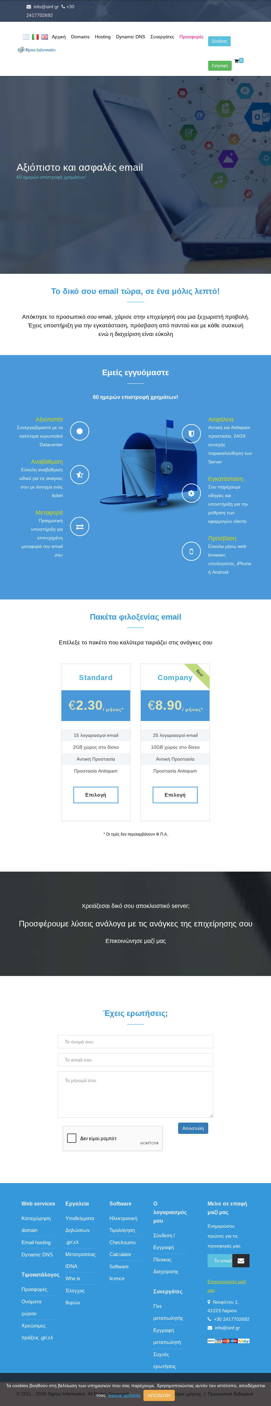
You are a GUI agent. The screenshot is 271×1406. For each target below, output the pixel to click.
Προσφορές (191, 36)
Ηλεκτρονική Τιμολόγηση (123, 1224)
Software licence (119, 1272)
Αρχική (59, 36)
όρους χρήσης (124, 1395)
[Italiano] (35, 37)
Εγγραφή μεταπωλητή (167, 1336)
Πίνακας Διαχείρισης (165, 1265)
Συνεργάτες (162, 36)
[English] (45, 37)
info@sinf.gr (46, 6)
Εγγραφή (220, 65)
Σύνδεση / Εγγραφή (164, 1241)
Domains (80, 36)
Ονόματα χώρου (31, 1307)
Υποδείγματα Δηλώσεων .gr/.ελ (79, 1230)
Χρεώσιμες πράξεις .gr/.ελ (37, 1331)
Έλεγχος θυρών (75, 1296)
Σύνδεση (219, 41)
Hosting (103, 36)
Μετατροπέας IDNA (80, 1260)
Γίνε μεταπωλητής (168, 1312)
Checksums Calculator (122, 1248)
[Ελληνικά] (26, 37)
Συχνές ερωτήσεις (164, 1360)
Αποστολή (193, 1128)
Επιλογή (95, 795)
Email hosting (36, 1242)
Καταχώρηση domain (36, 1224)
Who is (72, 1278)
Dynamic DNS (130, 36)
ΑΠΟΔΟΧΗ (159, 1395)
